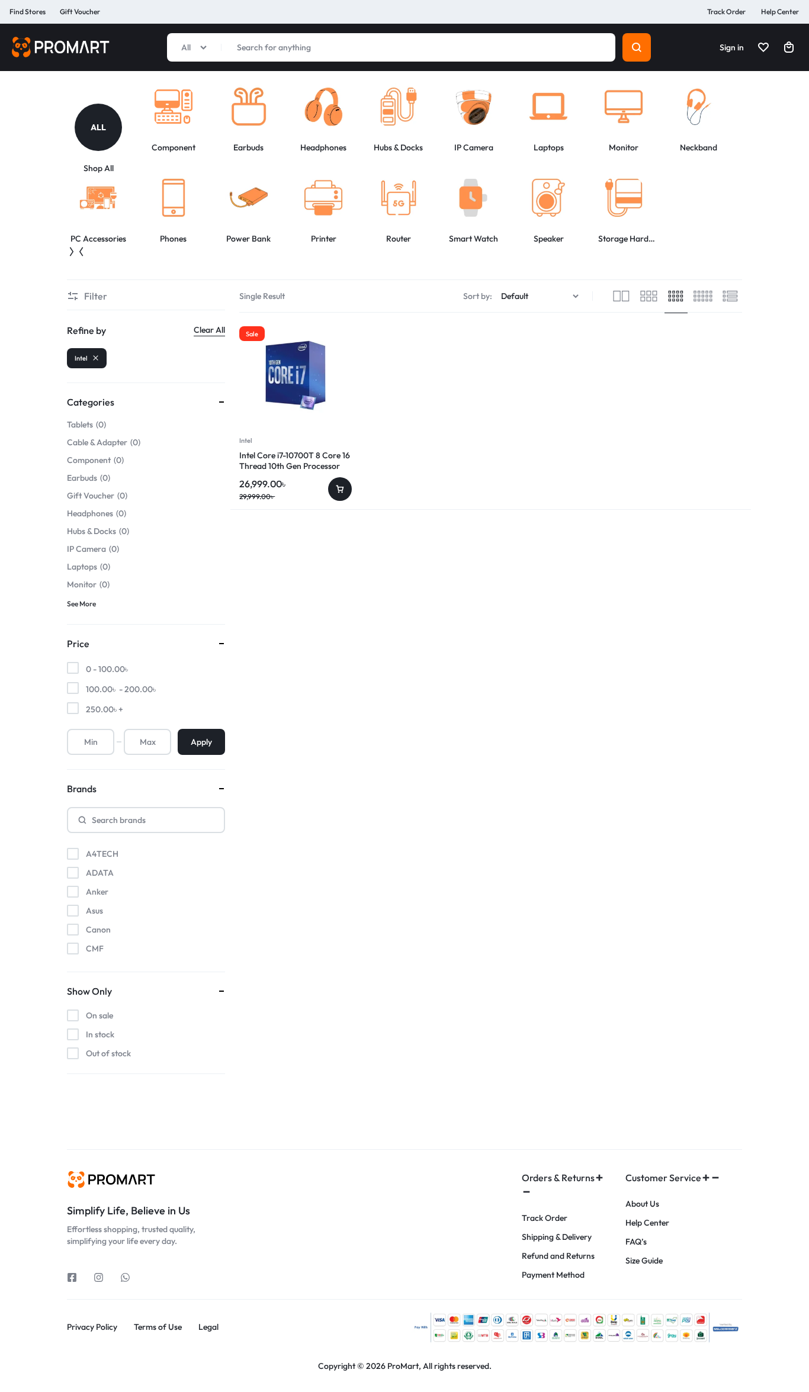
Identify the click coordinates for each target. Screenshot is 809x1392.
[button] (71, 251)
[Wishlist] (763, 47)
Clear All (209, 329)
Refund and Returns (558, 1256)
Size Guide (644, 1261)
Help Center (780, 11)
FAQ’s (636, 1242)
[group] (104, 139)
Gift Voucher (80, 11)
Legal (208, 1327)
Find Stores (27, 11)
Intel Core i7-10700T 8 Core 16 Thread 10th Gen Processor (294, 460)
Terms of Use (158, 1327)
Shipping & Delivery (557, 1237)
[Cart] (789, 47)
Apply (201, 742)
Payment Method (553, 1275)
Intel (245, 440)
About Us (642, 1204)
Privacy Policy (92, 1327)
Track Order (726, 11)
